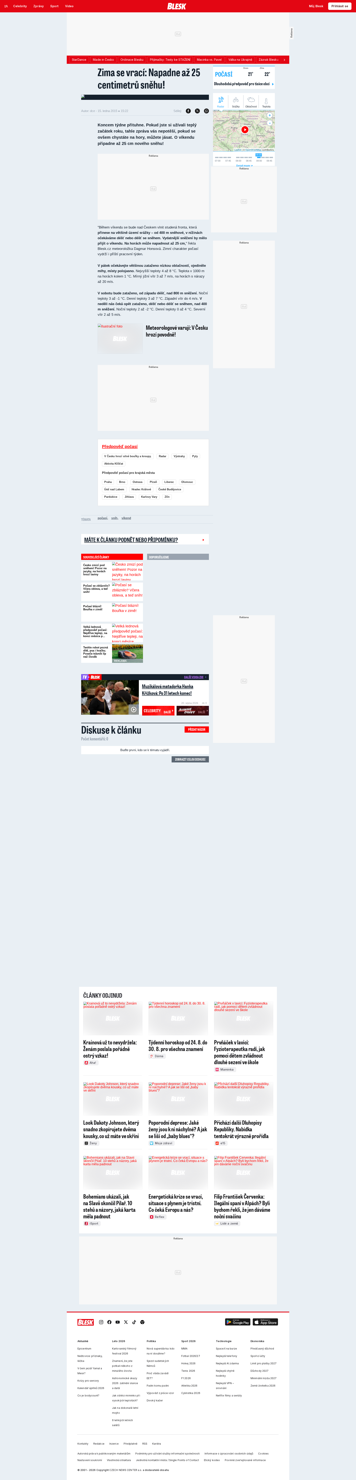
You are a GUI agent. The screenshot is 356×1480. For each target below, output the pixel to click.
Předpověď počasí (120, 446)
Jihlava (129, 496)
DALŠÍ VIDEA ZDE (193, 677)
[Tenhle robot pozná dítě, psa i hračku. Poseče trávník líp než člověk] (127, 653)
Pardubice (110, 496)
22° (265, 73)
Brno (122, 482)
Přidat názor (196, 729)
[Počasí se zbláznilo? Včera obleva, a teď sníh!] (127, 592)
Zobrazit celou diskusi (190, 759)
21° (248, 73)
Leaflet (237, 149)
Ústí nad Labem (114, 489)
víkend (126, 518)
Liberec (169, 482)
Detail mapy (243, 165)
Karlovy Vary (149, 496)
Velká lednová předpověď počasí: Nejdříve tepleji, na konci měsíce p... (95, 631)
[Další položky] (284, 59)
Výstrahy (179, 456)
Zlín (167, 496)
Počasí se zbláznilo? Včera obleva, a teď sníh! (96, 588)
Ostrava (137, 482)
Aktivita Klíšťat (113, 463)
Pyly (195, 456)
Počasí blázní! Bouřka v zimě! (92, 608)
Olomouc (187, 482)
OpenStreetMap (253, 149)
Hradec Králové (141, 489)
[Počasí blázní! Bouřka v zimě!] (127, 612)
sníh (114, 518)
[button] (238, 1322)
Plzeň (153, 482)
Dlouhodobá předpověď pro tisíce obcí (242, 83)
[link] (101, 1322)
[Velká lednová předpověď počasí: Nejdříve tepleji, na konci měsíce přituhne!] (127, 633)
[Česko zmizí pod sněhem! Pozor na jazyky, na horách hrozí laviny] (127, 571)
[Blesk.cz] (176, 6)
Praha (108, 482)
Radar (162, 456)
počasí (102, 518)
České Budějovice (169, 489)
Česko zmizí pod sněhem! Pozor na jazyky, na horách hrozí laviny (95, 570)
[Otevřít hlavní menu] (6, 6)
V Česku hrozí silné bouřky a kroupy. (127, 456)
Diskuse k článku (111, 729)
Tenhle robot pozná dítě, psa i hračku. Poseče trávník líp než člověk (95, 652)
